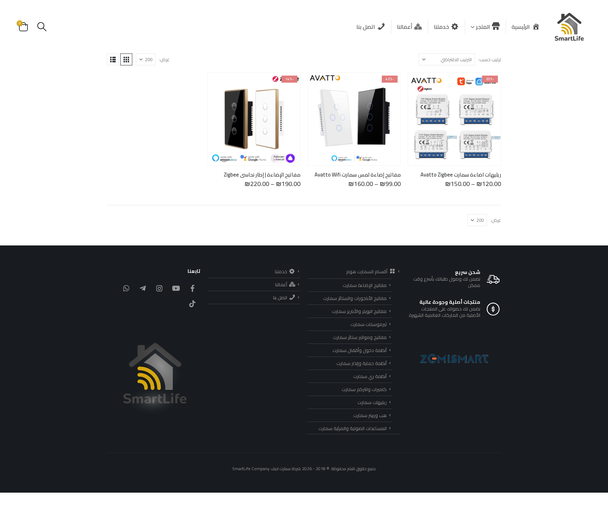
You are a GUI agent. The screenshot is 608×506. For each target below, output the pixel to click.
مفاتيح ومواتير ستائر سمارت (360, 337)
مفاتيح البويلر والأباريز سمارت (359, 311)
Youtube (176, 288)
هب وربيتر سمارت (370, 415)
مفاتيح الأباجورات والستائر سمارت (355, 298)
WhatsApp (126, 288)
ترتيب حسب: (490, 59)
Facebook (192, 288)
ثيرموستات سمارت (368, 324)
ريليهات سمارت (372, 402)
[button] (41, 26)
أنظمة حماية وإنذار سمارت (361, 363)
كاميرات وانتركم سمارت (364, 389)
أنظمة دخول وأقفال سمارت (359, 350)
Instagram (159, 288)
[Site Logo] (569, 27)
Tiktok (192, 304)
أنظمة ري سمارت (370, 376)
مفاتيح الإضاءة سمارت (365, 285)
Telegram (143, 288)
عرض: (164, 59)
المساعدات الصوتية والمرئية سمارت (352, 428)
